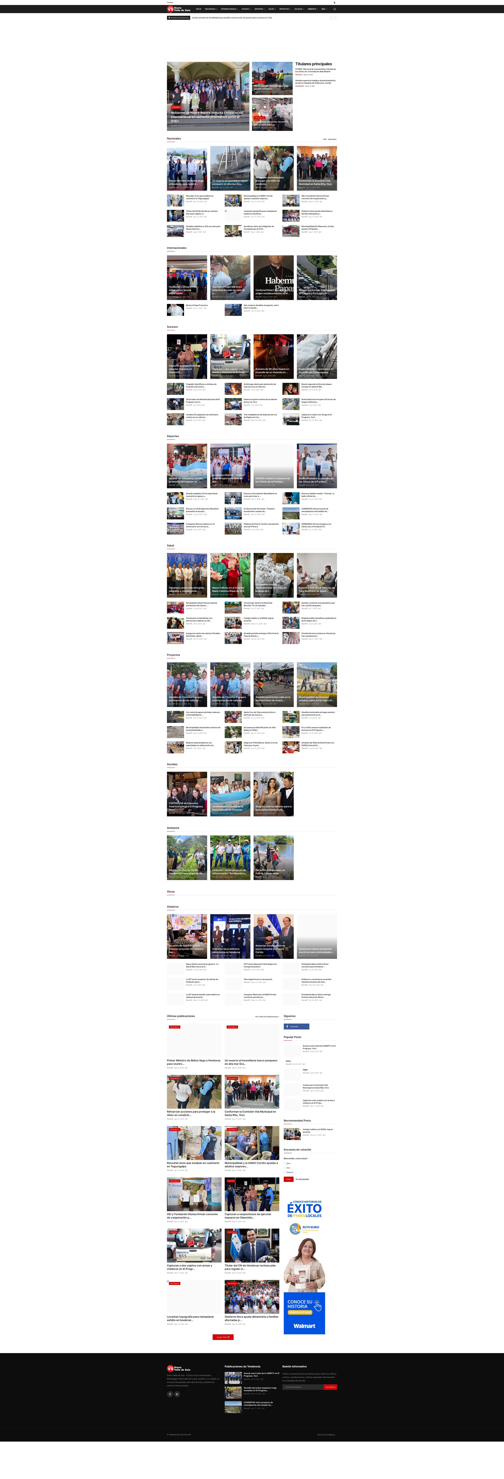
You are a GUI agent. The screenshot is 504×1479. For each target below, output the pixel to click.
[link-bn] (304, 1263)
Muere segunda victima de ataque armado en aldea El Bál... (316, 385)
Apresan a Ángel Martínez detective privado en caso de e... (228, 290)
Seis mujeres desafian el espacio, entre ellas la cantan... (261, 306)
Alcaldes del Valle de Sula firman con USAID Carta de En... (317, 744)
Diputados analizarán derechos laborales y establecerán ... (186, 589)
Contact (170, 2)
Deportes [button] (259, 9)
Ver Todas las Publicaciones (266, 1016)
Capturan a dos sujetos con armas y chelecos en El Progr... (229, 371)
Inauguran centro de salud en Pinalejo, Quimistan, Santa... (203, 634)
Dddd (288, 1061)
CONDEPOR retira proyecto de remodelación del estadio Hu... (315, 510)
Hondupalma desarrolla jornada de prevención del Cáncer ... (201, 604)
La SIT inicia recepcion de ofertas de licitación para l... (202, 980)
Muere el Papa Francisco (197, 305)
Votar (288, 1179)
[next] (335, 17)
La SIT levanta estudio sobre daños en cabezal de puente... (203, 995)
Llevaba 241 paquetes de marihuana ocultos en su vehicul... (202, 415)
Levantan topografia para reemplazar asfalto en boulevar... (260, 212)
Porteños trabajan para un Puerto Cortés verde (270, 872)
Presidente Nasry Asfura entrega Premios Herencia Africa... (316, 995)
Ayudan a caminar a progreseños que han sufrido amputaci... (318, 604)
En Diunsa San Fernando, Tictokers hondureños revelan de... (259, 510)
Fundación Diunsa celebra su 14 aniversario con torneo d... (200, 525)
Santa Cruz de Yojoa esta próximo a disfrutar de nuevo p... (259, 713)
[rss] (177, 1394)
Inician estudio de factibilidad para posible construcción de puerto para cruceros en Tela (232, 17)
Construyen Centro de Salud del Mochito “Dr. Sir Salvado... (258, 604)
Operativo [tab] (332, 139)
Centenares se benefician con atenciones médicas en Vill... (199, 619)
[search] (334, 9)
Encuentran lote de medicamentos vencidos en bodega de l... (271, 587)
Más (323, 9)
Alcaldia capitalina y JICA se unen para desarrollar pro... (203, 227)
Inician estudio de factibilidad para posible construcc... (271, 87)
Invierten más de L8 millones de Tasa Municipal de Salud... (317, 589)
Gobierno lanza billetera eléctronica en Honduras (226, 951)
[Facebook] (170, 1394)
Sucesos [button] (245, 9)
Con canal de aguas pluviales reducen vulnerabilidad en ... (203, 713)
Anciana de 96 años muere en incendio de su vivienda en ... (272, 371)
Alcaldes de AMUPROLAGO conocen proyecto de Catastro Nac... (186, 949)
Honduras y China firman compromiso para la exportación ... (183, 290)
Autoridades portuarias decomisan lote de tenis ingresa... (271, 123)
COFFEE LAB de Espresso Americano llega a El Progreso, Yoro (186, 806)
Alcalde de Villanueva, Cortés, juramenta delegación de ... (186, 480)
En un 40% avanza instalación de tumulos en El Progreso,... (316, 728)
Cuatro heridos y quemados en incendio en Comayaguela (316, 371)
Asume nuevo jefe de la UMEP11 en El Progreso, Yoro (319, 1047)
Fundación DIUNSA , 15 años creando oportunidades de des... (228, 478)
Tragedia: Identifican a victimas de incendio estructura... (201, 385)
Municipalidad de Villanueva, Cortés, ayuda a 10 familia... (317, 227)
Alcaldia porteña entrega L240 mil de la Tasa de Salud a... (261, 634)
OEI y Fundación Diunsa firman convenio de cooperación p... (315, 197)
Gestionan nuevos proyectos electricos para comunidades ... (316, 951)
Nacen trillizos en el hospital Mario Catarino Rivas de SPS (228, 589)
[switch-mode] (335, 2)
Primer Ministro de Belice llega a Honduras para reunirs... (186, 182)
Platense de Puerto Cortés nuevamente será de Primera (261, 525)
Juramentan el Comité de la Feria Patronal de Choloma (227, 808)
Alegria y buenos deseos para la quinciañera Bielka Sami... (274, 808)
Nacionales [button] (210, 9)
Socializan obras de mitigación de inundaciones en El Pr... (259, 227)
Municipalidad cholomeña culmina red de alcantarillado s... (203, 728)
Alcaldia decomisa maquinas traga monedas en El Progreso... (260, 1389)
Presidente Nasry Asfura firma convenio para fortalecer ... (314, 965)
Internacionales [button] (228, 9)
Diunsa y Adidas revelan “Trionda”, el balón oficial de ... (317, 494)
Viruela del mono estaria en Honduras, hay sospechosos (318, 634)
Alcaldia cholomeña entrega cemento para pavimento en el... (318, 713)
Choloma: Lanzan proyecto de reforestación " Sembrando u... (229, 872)
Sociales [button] (298, 9)
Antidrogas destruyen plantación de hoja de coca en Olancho (260, 385)
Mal (288, 1168)
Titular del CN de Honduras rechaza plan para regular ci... (202, 212)
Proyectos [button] (284, 9)
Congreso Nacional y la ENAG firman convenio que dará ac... (260, 995)
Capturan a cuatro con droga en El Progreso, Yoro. (316, 415)
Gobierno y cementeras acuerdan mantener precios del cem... (316, 980)
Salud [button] (271, 9)
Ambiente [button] (312, 9)
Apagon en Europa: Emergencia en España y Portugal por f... (316, 292)
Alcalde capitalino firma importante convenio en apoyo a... (201, 494)
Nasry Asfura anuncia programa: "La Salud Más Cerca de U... (202, 965)
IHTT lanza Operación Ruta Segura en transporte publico (260, 965)
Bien (289, 1163)
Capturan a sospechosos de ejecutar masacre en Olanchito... (184, 369)
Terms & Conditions (326, 1434)
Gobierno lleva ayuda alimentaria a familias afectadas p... (316, 212)
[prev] (331, 17)
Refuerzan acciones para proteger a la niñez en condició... (270, 180)
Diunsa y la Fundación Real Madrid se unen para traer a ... (260, 494)
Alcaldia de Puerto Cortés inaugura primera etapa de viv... (186, 872)
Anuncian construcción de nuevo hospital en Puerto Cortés (270, 949)
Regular (290, 1172)
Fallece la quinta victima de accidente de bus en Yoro (260, 400)
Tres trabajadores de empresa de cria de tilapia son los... (260, 415)
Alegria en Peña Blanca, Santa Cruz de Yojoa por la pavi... (260, 744)
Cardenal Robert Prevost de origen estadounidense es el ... (273, 292)
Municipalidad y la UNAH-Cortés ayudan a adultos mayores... (258, 197)
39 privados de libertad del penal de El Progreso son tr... (203, 400)
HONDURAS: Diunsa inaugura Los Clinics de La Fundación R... (316, 525)
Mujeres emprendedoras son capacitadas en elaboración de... (200, 744)
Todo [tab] (325, 139)
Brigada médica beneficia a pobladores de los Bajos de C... (318, 619)
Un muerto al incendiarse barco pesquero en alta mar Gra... (230, 182)
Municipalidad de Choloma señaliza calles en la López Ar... (316, 699)
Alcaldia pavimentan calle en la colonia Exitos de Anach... (273, 699)
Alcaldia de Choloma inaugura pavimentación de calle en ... (186, 699)
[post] (208, 96)
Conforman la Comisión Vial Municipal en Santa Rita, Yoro (315, 182)
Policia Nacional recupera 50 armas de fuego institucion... (318, 400)
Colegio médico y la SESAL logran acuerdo (259, 619)
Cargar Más (222, 1337)
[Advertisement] (252, 39)
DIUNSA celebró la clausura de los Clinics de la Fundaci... (273, 480)
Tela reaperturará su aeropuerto (258, 979)
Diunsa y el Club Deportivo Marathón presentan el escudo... (202, 510)
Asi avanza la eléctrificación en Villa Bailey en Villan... (260, 728)
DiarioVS (174, 126)
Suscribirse (330, 1387)
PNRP (305, 1070)
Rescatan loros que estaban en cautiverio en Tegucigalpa (199, 197)
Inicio (198, 9)
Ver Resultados (302, 1179)
